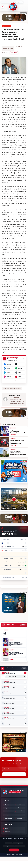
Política (7, 804)
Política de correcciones (20, 846)
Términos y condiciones (8, 846)
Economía (19, 804)
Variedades (19, 818)
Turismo (19, 808)
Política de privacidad (18, 843)
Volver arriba (13, 849)
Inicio (6, 828)
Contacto (7, 831)
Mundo (6, 815)
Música (7, 811)
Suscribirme (14, 774)
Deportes (7, 808)
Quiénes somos (9, 843)
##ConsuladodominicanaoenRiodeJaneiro (12, 388)
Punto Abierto (6, 26)
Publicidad (8, 854)
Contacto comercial (17, 854)
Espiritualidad (8, 818)
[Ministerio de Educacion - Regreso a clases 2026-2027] (14, 471)
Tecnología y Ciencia (20, 811)
